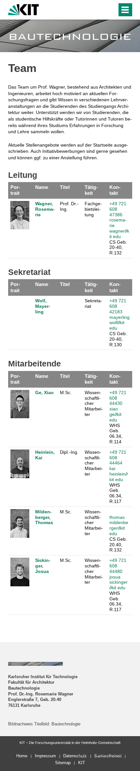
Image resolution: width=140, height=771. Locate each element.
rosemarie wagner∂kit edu (119, 228)
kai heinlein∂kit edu (118, 474)
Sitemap (63, 762)
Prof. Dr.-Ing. (69, 206)
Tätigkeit (91, 190)
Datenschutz (75, 755)
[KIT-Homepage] (23, 9)
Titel (65, 187)
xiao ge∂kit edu (115, 414)
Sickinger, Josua (42, 566)
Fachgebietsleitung (93, 209)
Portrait (15, 190)
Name (41, 187)
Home (21, 755)
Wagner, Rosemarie (45, 209)
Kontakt (114, 190)
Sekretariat (93, 303)
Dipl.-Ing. (69, 452)
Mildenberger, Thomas (44, 517)
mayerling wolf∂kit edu (119, 323)
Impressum (45, 755)
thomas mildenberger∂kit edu (118, 525)
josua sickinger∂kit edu (118, 582)
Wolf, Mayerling (42, 306)
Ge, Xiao (44, 392)
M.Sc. (66, 392)
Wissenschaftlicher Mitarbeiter (94, 403)
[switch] (110, 9)
